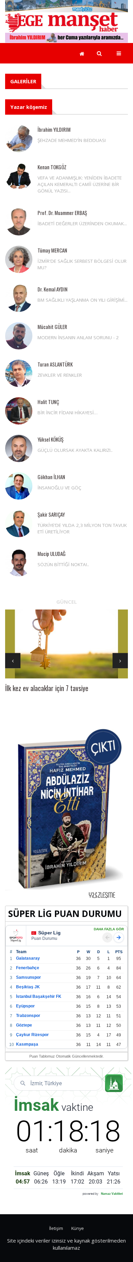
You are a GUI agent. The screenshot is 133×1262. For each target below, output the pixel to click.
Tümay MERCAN (52, 250)
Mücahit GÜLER (52, 326)
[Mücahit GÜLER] (18, 335)
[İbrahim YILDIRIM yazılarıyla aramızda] (66, 36)
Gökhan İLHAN (51, 477)
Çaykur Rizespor (32, 1034)
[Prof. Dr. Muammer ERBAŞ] (18, 221)
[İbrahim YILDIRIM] (18, 138)
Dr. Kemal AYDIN (53, 289)
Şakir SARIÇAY (51, 514)
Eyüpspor (25, 1006)
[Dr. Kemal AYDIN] (18, 298)
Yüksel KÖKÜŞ (50, 439)
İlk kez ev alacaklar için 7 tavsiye (46, 688)
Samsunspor (28, 977)
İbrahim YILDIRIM (54, 129)
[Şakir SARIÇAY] (18, 523)
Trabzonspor (28, 1015)
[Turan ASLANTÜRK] (18, 373)
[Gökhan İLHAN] (18, 486)
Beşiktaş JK (28, 987)
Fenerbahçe (27, 967)
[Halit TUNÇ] (18, 411)
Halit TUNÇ (48, 401)
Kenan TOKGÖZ (52, 167)
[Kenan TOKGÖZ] (18, 176)
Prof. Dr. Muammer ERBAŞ (62, 212)
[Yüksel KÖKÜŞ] (18, 448)
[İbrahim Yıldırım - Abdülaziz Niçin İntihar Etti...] (66, 813)
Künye (77, 1228)
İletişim (56, 1228)
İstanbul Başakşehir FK (38, 996)
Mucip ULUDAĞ (51, 553)
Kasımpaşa (27, 1044)
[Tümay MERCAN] (18, 259)
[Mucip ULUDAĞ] (18, 562)
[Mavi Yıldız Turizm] (66, 5)
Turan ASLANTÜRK (55, 364)
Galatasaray (28, 958)
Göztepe (24, 1025)
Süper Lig (49, 932)
